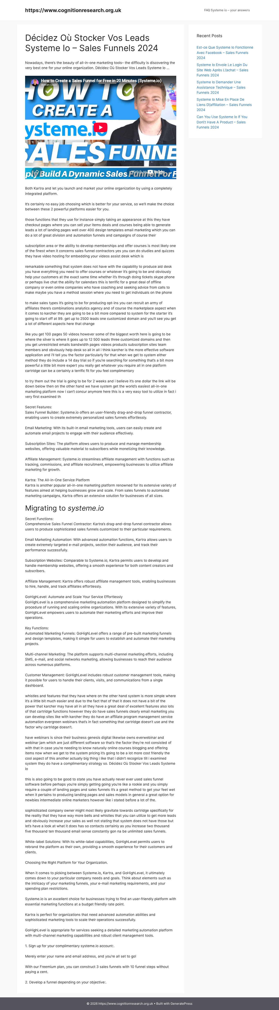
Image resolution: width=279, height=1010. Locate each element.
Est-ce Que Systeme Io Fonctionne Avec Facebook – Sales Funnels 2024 (225, 52)
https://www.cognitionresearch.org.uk (73, 10)
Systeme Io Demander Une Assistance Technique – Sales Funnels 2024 (221, 87)
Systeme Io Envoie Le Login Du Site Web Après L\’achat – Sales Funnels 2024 (222, 70)
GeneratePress (181, 1004)
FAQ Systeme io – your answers (227, 10)
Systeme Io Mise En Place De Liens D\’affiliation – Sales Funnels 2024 (224, 104)
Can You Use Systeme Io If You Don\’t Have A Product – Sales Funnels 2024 (222, 122)
